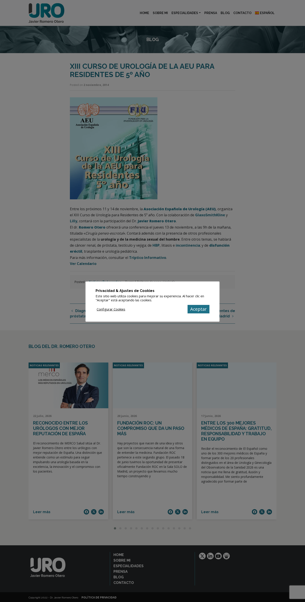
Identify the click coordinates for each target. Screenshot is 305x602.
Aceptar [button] (198, 309)
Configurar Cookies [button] (111, 309)
